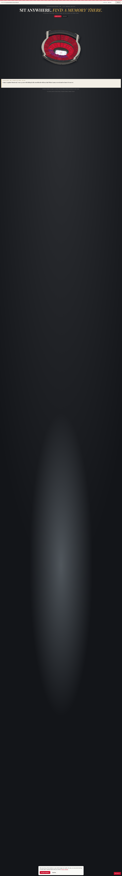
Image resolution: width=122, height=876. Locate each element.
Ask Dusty (117, 873)
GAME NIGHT (58, 16)
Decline (54, 872)
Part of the (10, 2)
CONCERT (65, 16)
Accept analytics (45, 872)
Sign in (118, 2)
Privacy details (64, 869)
